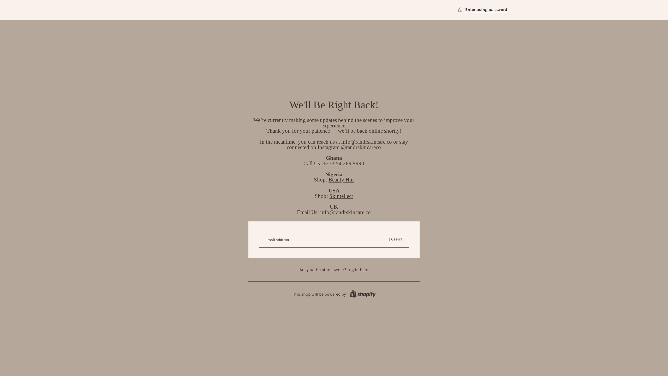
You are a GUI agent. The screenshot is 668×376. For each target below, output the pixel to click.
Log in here (357, 269)
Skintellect (341, 196)
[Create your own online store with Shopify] (363, 294)
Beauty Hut (341, 180)
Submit (396, 239)
